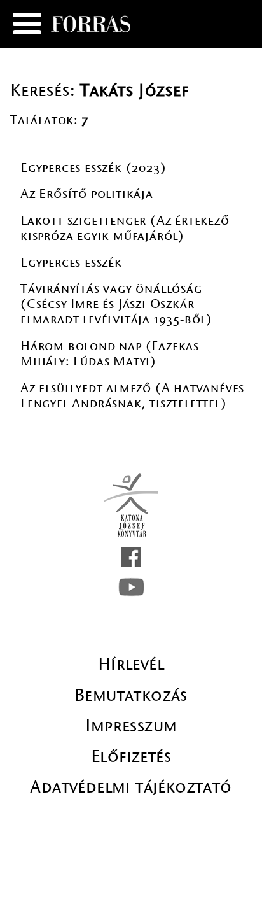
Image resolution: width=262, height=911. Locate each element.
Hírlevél (131, 664)
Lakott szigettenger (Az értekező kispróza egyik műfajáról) (125, 228)
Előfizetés (131, 756)
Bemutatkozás (131, 695)
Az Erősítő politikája (86, 194)
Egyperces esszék (71, 263)
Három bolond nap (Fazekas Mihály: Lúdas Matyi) (109, 353)
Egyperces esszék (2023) (93, 168)
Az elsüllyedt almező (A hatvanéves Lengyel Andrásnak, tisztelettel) (132, 395)
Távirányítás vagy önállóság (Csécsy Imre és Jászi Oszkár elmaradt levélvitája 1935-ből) (116, 304)
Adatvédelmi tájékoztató (130, 787)
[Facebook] (131, 557)
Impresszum (131, 726)
